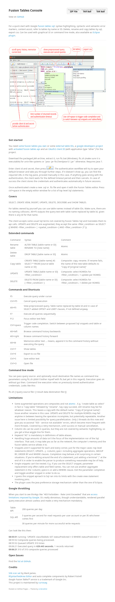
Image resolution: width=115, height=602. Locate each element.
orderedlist (42, 589)
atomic (72, 403)
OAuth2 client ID (56, 149)
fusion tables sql (46, 26)
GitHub (20, 16)
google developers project (90, 145)
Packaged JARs (73, 11)
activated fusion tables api (27, 149)
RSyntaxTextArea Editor (20, 576)
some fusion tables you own (33, 145)
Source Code (101, 11)
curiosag (42, 582)
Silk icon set (15, 573)
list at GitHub (24, 561)
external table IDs (65, 145)
